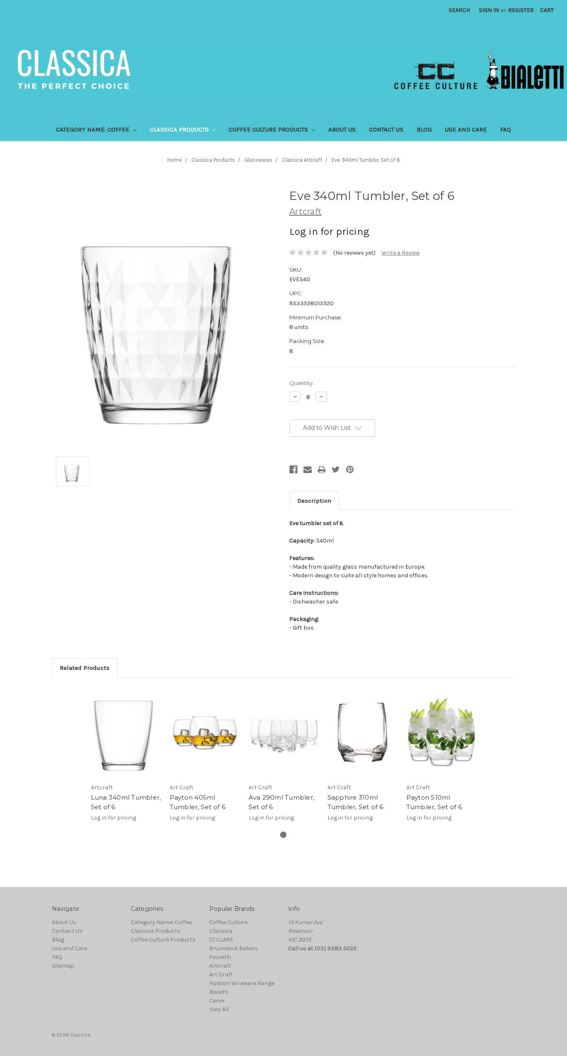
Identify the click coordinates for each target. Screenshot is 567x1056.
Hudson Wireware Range (241, 983)
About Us (342, 129)
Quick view (126, 732)
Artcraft (220, 965)
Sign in (489, 10)
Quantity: (301, 383)
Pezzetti (220, 957)
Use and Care (466, 129)
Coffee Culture (228, 922)
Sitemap (63, 965)
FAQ (505, 129)
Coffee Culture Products (269, 129)
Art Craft (221, 974)
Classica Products (180, 129)
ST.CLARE (221, 939)
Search (459, 10)
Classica (220, 930)
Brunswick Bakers (233, 948)
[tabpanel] (125, 758)
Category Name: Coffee (93, 129)
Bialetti (218, 991)
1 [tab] (283, 835)
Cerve (216, 1000)
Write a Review (400, 252)
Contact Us (386, 129)
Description (314, 500)
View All (219, 1009)
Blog (424, 129)
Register (521, 10)
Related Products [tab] (85, 668)
